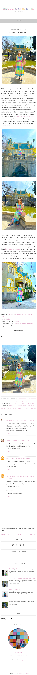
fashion (26, 405)
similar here (8, 319)
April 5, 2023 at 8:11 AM (20, 440)
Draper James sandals (12, 249)
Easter (19, 405)
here (10, 314)
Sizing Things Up (15, 589)
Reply (8, 434)
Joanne (9, 440)
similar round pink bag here (24, 323)
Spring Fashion (22, 408)
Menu (18, 21)
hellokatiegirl (18, 652)
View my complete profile (18, 655)
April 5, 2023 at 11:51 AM (21, 458)
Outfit (4, 408)
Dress (11, 405)
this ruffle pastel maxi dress (25, 116)
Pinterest (15, 401)
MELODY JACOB (12, 420)
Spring (11, 408)
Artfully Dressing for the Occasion (22, 578)
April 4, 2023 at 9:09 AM (27, 420)
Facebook (23, 399)
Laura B (9, 458)
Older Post (32, 534)
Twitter (32, 399)
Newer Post (5, 534)
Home (19, 534)
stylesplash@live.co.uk (14, 476)
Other (24, 401)
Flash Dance (13, 600)
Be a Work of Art (14, 568)
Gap (32, 405)
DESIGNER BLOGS (23, 673)
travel (33, 408)
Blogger (22, 660)
